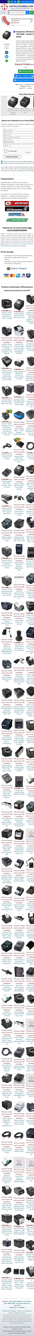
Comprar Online (26, 71)
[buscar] (28, 12)
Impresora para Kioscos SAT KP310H (19, 622)
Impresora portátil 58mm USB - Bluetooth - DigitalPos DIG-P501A (19, 566)
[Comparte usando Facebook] (6, 53)
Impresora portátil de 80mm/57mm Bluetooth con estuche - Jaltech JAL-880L (19, 375)
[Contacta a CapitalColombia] (17, 7)
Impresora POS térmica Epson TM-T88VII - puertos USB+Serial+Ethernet (6, 1207)
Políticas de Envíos (19, 1313)
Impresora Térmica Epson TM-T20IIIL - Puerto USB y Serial (6, 401)
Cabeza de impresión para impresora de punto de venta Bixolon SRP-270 (7, 1179)
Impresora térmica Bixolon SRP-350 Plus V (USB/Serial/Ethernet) (6, 907)
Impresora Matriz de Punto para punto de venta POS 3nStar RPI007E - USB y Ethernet (19, 710)
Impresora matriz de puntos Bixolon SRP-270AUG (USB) (19, 961)
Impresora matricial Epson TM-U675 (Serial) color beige (19, 1122)
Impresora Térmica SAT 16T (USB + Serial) (7, 538)
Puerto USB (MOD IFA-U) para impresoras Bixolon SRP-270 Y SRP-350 (7, 822)
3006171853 (11, 1303)
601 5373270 (27, 1301)
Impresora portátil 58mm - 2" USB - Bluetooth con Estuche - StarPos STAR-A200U (19, 1284)
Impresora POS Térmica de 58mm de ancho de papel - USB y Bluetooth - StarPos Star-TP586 (6, 1259)
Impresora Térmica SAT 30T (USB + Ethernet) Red (7, 961)
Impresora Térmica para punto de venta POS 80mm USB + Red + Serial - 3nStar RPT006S (6, 879)
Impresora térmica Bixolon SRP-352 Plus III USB (19, 1013)
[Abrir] (5, 21)
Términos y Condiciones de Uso (20, 170)
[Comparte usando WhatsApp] (6, 61)
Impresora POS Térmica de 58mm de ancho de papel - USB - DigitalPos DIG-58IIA (19, 740)
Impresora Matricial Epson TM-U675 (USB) (7, 679)
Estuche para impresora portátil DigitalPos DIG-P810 (19, 792)
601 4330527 (18, 1301)
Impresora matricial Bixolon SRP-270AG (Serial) (19, 1067)
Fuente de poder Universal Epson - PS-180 (19, 513)
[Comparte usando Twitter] (6, 57)
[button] (31, 21)
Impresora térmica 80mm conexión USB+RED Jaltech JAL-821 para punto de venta (7, 1231)
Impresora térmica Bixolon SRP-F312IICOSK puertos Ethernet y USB (7, 850)
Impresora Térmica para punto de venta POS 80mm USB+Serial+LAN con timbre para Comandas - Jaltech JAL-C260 (6, 429)
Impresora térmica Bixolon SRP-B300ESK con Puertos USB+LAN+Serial (7, 1122)
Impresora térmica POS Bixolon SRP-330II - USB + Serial (19, 538)
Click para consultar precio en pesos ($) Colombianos (6, 340)
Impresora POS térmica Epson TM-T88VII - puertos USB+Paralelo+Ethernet (6, 1040)
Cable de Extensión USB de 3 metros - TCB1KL (7, 1150)
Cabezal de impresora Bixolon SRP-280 (7, 1013)
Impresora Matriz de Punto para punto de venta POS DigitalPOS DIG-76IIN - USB (6, 710)
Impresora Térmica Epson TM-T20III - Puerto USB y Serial (19, 315)
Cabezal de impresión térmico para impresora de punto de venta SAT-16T (19, 594)
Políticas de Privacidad (15, 163)
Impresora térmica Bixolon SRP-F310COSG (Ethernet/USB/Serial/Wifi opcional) (19, 822)
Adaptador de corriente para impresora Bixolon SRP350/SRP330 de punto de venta (6, 649)
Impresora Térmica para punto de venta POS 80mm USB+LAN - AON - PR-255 (6, 564)
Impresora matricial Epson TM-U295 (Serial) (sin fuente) (19, 879)
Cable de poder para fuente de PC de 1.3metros (6, 456)
